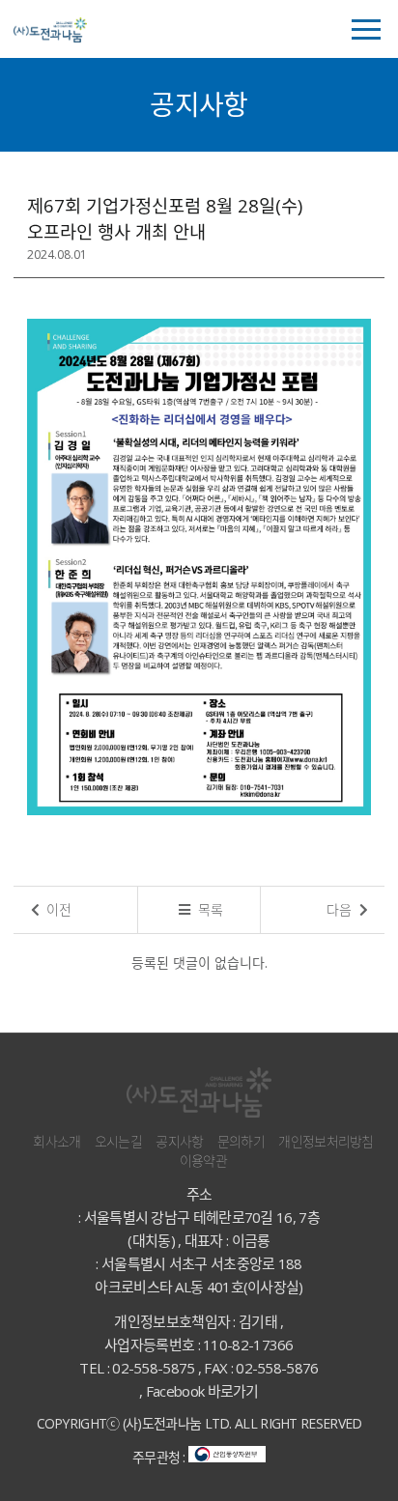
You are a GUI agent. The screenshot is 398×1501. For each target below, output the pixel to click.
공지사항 (179, 1141)
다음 (341, 909)
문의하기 (241, 1141)
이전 (57, 909)
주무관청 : (160, 1457)
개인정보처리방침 (325, 1141)
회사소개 (56, 1141)
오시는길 (118, 1141)
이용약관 (203, 1160)
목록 (208, 909)
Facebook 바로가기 (202, 1391)
